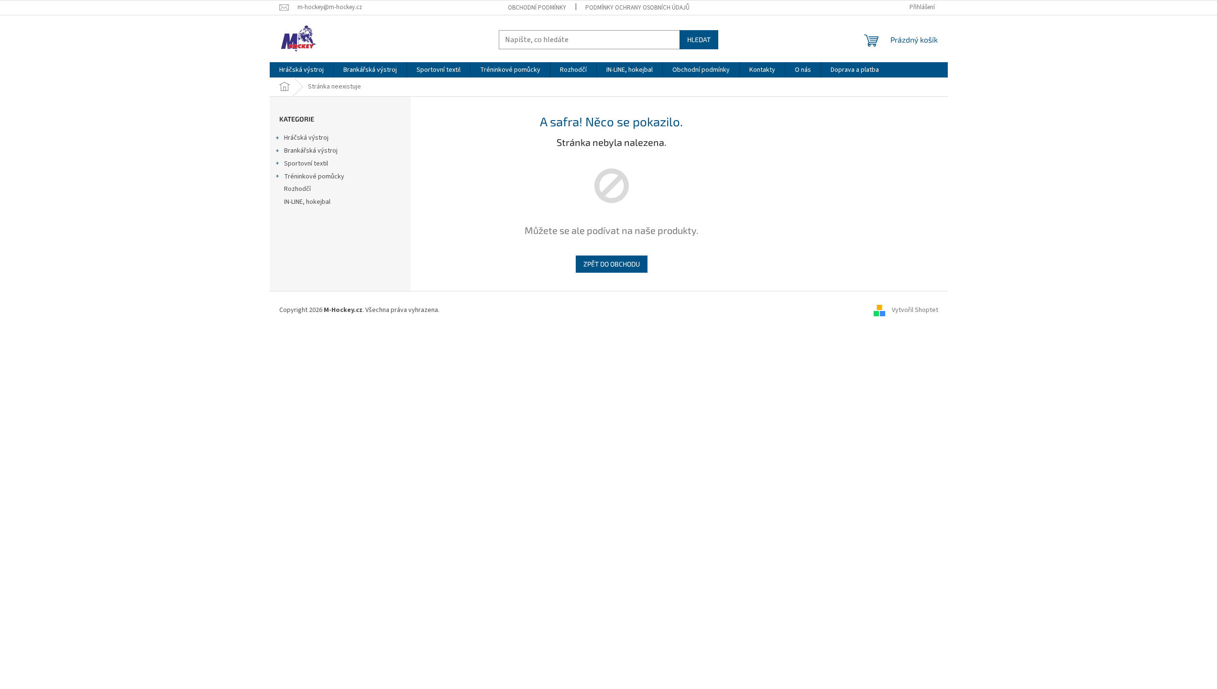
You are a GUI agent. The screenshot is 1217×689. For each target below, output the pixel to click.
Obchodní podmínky (537, 7)
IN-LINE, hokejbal (307, 202)
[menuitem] (301, 70)
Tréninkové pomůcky (314, 176)
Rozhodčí (297, 189)
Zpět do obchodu (611, 264)
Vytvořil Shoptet (915, 310)
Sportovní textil (306, 163)
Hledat (699, 39)
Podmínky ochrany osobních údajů (637, 7)
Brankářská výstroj (311, 151)
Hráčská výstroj (306, 138)
